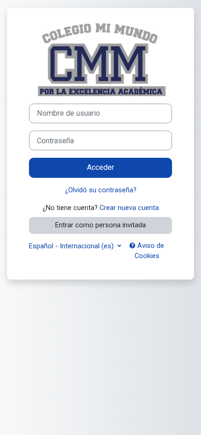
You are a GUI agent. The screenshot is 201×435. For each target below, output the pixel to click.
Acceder (100, 167)
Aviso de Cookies (150, 250)
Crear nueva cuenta (129, 207)
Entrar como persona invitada (100, 225)
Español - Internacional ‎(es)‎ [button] (72, 246)
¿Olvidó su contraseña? (100, 190)
